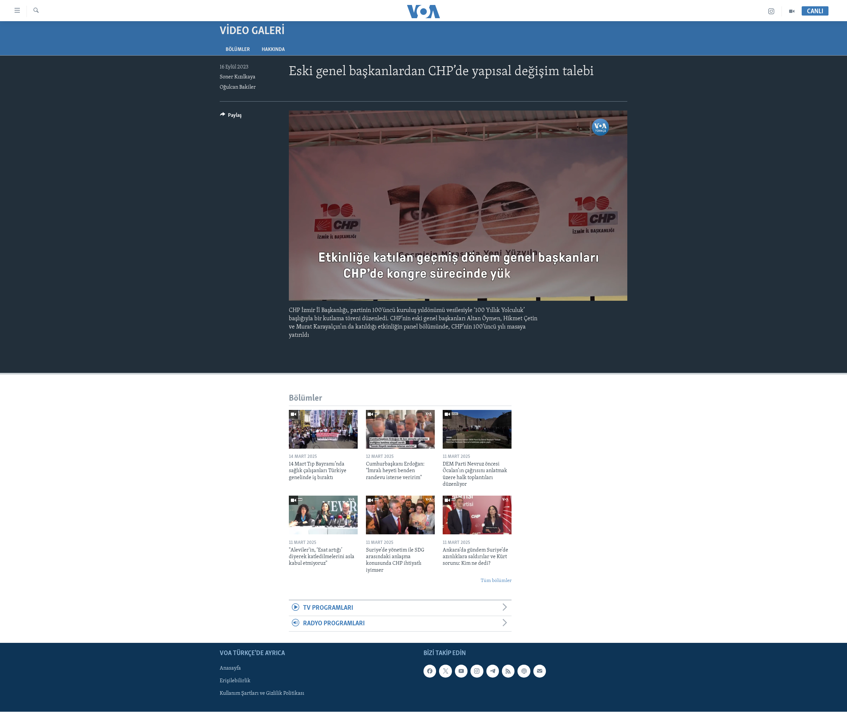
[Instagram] (771, 11)
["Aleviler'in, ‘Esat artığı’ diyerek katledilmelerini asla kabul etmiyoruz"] (323, 515)
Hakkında (273, 49)
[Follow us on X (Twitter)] (445, 671)
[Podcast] (523, 671)
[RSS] (508, 671)
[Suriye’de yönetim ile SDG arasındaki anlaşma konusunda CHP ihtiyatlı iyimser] (400, 515)
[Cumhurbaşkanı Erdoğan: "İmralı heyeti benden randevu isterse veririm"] (400, 429)
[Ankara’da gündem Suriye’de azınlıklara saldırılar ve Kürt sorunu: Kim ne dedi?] (477, 515)
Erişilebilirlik (235, 681)
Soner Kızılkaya (237, 77)
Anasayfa (230, 668)
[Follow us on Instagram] (476, 671)
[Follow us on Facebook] (430, 671)
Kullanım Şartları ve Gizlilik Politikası (262, 693)
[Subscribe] (539, 671)
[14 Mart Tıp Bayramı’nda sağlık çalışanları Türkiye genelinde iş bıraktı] (323, 429)
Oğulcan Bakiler (238, 87)
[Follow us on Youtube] (461, 671)
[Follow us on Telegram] (492, 671)
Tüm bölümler (496, 580)
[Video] (792, 11)
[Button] (231, 117)
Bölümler (238, 49)
